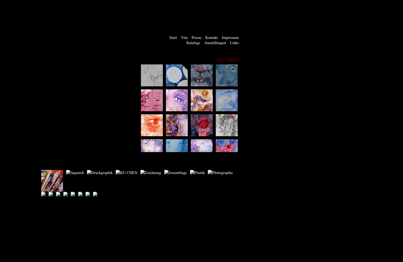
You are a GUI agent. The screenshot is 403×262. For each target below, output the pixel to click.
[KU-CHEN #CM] (227, 84)
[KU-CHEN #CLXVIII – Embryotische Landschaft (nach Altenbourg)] (227, 109)
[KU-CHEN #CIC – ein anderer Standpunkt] (177, 134)
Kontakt (211, 37)
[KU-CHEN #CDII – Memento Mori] (227, 134)
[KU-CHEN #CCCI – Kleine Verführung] (152, 109)
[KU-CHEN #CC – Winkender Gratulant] (177, 109)
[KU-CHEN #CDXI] (202, 134)
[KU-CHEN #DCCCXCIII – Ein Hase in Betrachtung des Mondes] (177, 84)
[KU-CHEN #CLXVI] (152, 134)
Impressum (230, 37)
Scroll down (240, 151)
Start (173, 37)
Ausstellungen (215, 42)
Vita (184, 37)
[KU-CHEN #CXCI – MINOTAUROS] (202, 109)
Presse (196, 37)
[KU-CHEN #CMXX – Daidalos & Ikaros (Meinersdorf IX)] (152, 84)
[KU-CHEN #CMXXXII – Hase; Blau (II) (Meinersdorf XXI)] (202, 84)
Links (234, 42)
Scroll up (240, 65)
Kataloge (193, 42)
